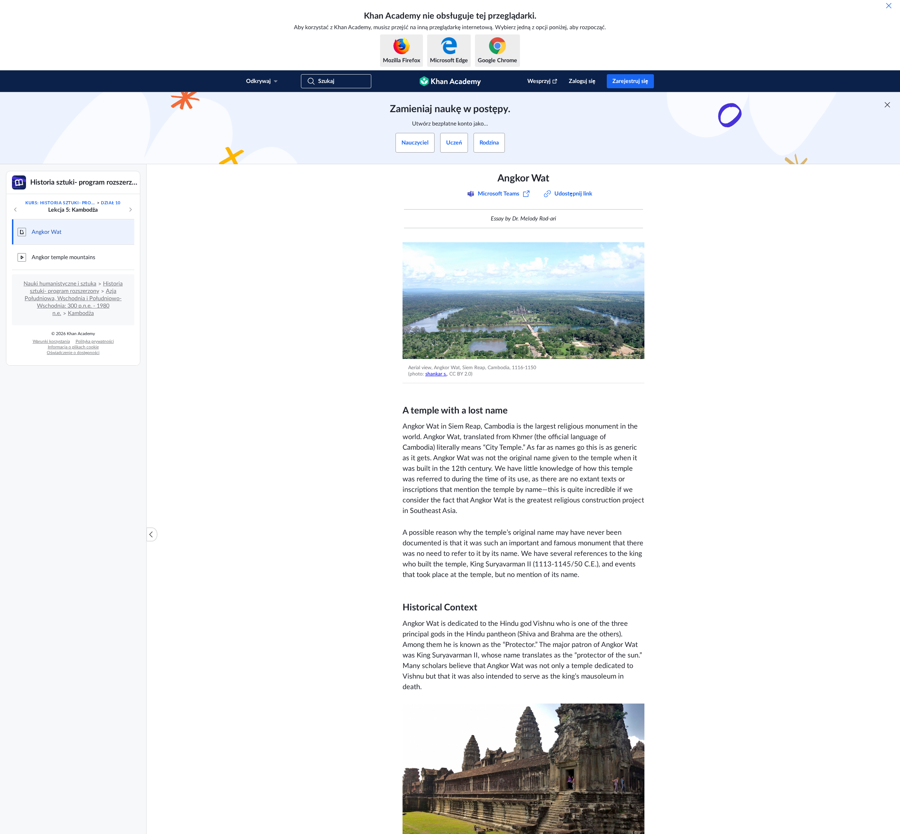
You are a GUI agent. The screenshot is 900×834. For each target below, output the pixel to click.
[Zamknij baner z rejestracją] (887, 105)
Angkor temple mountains (63, 257)
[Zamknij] (888, 5)
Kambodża (81, 313)
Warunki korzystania (51, 341)
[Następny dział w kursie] (130, 209)
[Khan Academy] (450, 81)
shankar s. (436, 374)
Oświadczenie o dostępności (73, 353)
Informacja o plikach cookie (73, 347)
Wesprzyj (539, 81)
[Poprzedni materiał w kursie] (15, 209)
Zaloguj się (582, 81)
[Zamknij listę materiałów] (152, 534)
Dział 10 (111, 203)
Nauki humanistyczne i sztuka (60, 284)
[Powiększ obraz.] (523, 300)
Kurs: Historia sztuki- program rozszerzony (60, 203)
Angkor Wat (47, 232)
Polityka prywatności (95, 341)
